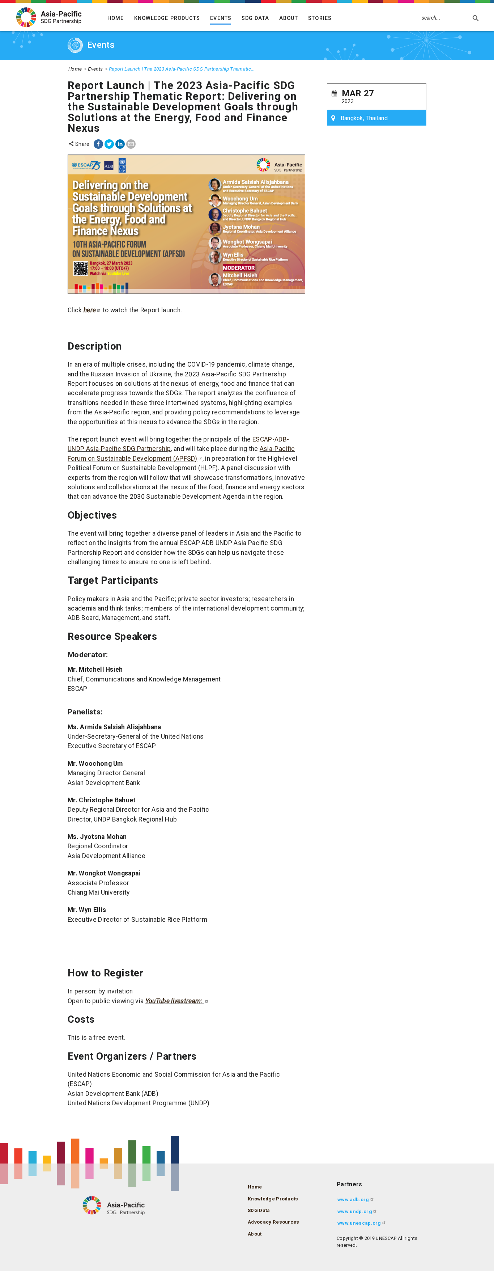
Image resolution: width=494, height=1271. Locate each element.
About (288, 18)
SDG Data (255, 18)
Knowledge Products (167, 18)
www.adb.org (353, 1199)
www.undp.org (354, 1211)
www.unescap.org (359, 1223)
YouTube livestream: (174, 1001)
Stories (320, 18)
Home (115, 18)
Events (220, 18)
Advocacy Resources (273, 1222)
